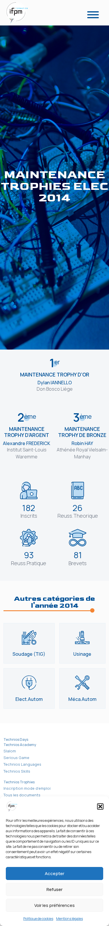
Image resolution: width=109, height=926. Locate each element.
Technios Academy (19, 744)
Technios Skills (16, 771)
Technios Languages (22, 764)
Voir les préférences (54, 905)
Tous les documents (21, 795)
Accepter (54, 873)
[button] (100, 806)
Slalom (9, 751)
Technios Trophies (19, 782)
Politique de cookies (38, 918)
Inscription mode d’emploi (27, 788)
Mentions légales (69, 918)
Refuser (54, 889)
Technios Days (15, 739)
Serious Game (16, 757)
